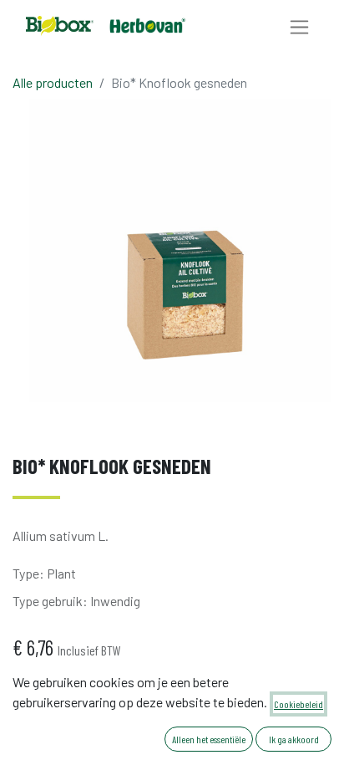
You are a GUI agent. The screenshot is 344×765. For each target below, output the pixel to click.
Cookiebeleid (298, 704)
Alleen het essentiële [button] (208, 739)
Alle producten (53, 82)
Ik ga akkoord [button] (294, 739)
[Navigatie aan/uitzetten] (299, 26)
